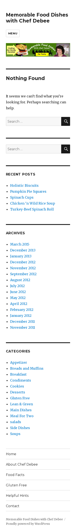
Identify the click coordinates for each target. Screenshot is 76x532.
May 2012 (18, 298)
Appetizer (18, 362)
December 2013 (22, 250)
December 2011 (22, 321)
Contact (12, 506)
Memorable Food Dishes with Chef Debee (37, 18)
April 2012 (18, 304)
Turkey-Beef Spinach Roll (32, 209)
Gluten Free (20, 398)
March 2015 (19, 244)
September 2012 (23, 274)
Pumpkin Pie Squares (28, 191)
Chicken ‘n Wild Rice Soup (32, 203)
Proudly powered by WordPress (28, 524)
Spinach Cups (22, 197)
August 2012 (20, 280)
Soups (15, 434)
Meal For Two (22, 416)
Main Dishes (21, 410)
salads (15, 422)
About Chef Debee (22, 464)
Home (11, 454)
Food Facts (15, 475)
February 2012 (21, 309)
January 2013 (20, 256)
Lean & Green (21, 404)
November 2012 (23, 268)
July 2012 (17, 286)
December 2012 (22, 262)
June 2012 (18, 292)
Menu (12, 33)
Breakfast (18, 374)
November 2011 (22, 327)
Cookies (17, 386)
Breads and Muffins (26, 368)
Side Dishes (20, 428)
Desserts (17, 392)
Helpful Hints (17, 496)
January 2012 (20, 315)
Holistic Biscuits (24, 185)
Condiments (20, 380)
